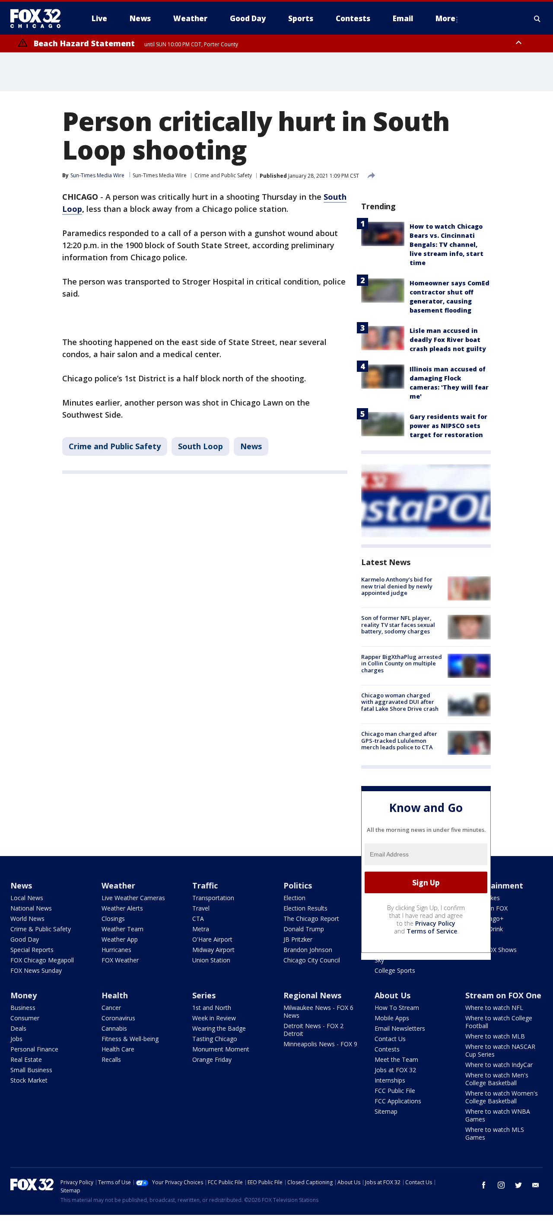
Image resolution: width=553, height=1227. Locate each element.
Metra (200, 929)
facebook (484, 1185)
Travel (201, 908)
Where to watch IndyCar (499, 1065)
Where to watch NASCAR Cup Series (500, 1050)
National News (31, 908)
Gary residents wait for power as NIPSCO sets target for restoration (448, 425)
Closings (113, 918)
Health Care (118, 1049)
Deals (18, 1028)
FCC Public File (395, 1090)
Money (23, 995)
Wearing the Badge (219, 1028)
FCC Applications (398, 1101)
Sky (379, 960)
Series (204, 995)
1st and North (211, 1007)
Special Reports (32, 950)
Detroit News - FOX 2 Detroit (313, 1030)
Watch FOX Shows (491, 950)
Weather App (120, 939)
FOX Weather (120, 960)
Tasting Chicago (214, 1039)
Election (294, 898)
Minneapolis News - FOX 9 (320, 1044)
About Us (392, 995)
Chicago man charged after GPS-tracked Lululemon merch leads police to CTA (399, 740)
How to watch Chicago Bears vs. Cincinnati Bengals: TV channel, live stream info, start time (446, 244)
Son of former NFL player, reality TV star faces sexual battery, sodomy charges (398, 624)
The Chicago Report (311, 918)
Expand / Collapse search (537, 18)
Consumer (24, 1018)
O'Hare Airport (212, 939)
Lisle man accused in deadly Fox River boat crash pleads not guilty (448, 339)
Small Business (31, 1070)
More (445, 18)
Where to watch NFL (494, 1007)
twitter (518, 1185)
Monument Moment (220, 1049)
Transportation (213, 898)
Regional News (312, 995)
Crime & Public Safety (40, 929)
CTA (198, 918)
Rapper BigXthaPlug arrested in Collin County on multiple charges (401, 663)
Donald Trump (303, 929)
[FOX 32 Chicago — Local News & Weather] (38, 18)
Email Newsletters (400, 1028)
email (536, 1185)
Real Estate (26, 1059)
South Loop (200, 446)
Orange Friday (212, 1059)
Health (115, 995)
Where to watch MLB (495, 1036)
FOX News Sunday (36, 970)
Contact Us (390, 1039)
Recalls (111, 1059)
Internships (390, 1080)
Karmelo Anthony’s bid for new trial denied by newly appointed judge (396, 586)
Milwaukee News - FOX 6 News (318, 1011)
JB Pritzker (297, 939)
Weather (118, 885)
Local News (26, 898)
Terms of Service (432, 931)
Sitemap (386, 1111)
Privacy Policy (435, 923)
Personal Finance (34, 1049)
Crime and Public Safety (223, 175)
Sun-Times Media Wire (160, 175)
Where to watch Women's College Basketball (501, 1097)
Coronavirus (118, 1018)
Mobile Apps (392, 1018)
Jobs (16, 1039)
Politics (297, 885)
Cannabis (114, 1028)
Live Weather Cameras (133, 898)
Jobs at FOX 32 (395, 1070)
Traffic (205, 885)
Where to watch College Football (498, 1022)
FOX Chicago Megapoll (42, 960)
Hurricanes (116, 950)
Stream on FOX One (503, 995)
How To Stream (397, 1007)
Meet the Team (396, 1059)
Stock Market (29, 1080)
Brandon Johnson (307, 950)
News (251, 446)
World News (27, 918)
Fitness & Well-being (130, 1039)
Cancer (111, 1007)
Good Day (24, 939)
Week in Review (214, 1018)
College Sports (395, 970)
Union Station (211, 960)
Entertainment (494, 885)
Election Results (305, 908)
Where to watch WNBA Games (497, 1115)
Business (22, 1007)
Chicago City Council (311, 960)
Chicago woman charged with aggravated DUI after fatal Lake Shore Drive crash (400, 702)
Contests (387, 1049)
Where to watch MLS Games (494, 1133)
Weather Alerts (122, 908)
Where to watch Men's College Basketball (496, 1079)
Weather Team (122, 929)
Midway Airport (213, 950)
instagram (501, 1185)
